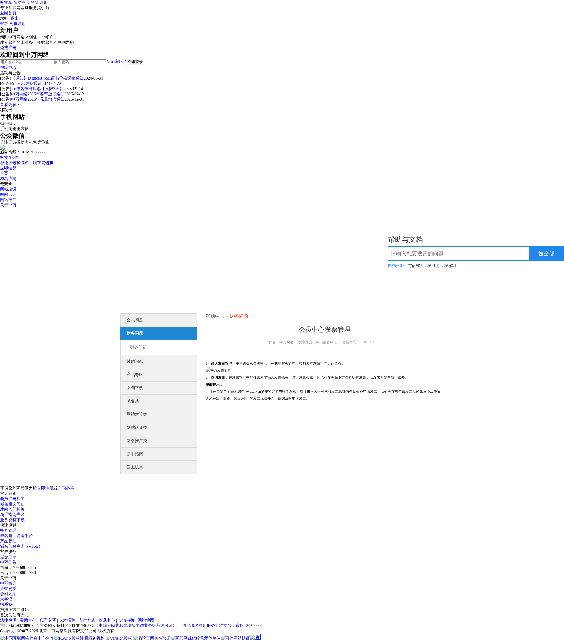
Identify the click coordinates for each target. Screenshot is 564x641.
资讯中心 (106, 620)
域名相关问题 (12, 504)
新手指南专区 (12, 514)
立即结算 (8, 168)
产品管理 (8, 541)
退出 (15, 18)
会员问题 (135, 320)
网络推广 (8, 200)
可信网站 (415, 266)
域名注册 (8, 178)
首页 (4, 173)
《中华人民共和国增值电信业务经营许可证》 (136, 625)
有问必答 (66, 488)
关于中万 (8, 205)
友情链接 (126, 620)
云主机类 (135, 467)
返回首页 (8, 13)
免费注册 (17, 23)
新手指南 (135, 454)
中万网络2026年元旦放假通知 (38, 99)
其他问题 (135, 361)
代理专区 (47, 620)
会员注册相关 (12, 499)
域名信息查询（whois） (21, 546)
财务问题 (135, 333)
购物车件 (9, 157)
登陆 (35, 2)
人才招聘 (67, 620)
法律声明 (8, 620)
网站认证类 (137, 427)
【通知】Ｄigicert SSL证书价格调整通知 (47, 78)
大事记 (6, 599)
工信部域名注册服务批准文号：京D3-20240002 (220, 625)
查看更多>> (10, 104)
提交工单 (8, 557)
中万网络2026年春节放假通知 (38, 94)
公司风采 (8, 594)
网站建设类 (137, 414)
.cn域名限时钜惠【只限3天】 (37, 89)
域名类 (133, 401)
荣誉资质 (8, 588)
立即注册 (45, 488)
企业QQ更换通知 (26, 83)
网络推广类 (137, 440)
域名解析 (449, 266)
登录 (4, 23)
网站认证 (8, 194)
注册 (44, 2)
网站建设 (8, 189)
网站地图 (146, 620)
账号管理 (8, 530)
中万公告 (8, 562)
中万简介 (8, 583)
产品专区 (135, 374)
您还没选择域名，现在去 (26, 163)
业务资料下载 (12, 520)
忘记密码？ (116, 61)
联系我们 (8, 604)
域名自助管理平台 (16, 536)
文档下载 (135, 388)
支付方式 (87, 620)
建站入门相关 (12, 509)
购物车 (6, 2)
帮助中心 (21, 2)
